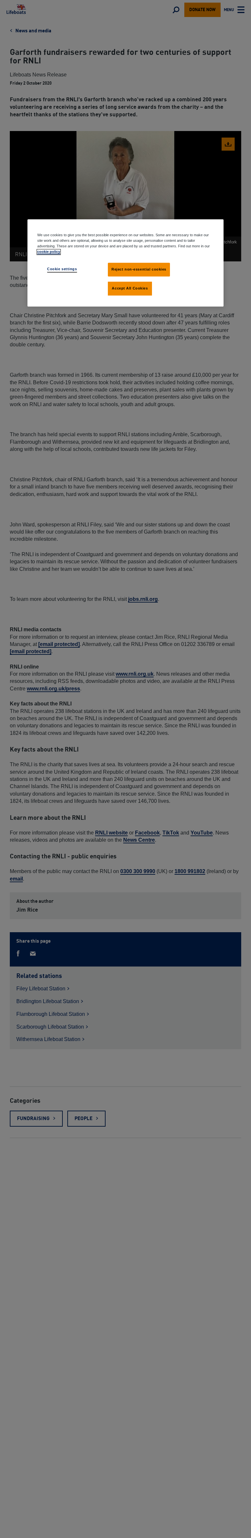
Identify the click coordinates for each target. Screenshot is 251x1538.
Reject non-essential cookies (138, 270)
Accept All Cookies (130, 288)
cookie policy (48, 252)
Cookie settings (62, 269)
